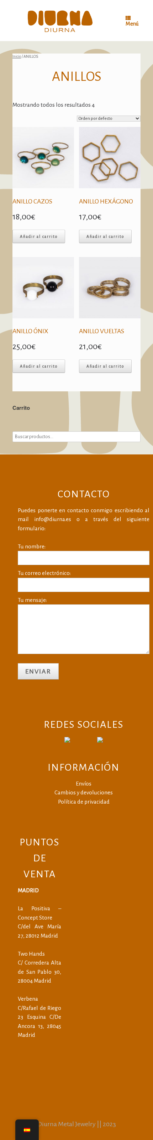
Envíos (83, 784)
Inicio (16, 56)
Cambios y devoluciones (83, 792)
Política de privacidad (84, 802)
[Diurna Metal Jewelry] (60, 20)
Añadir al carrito (39, 236)
